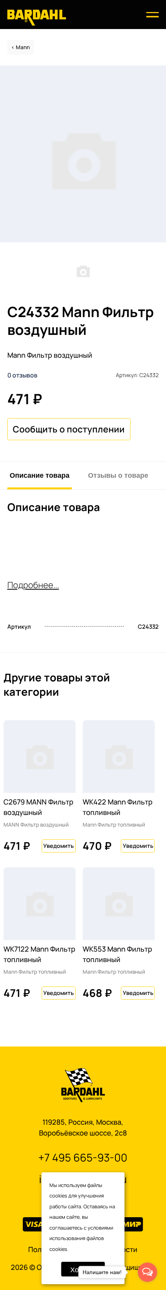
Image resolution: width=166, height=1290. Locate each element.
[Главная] (36, 17)
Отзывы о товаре (118, 475)
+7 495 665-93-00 (82, 1157)
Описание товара (39, 475)
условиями (100, 1227)
